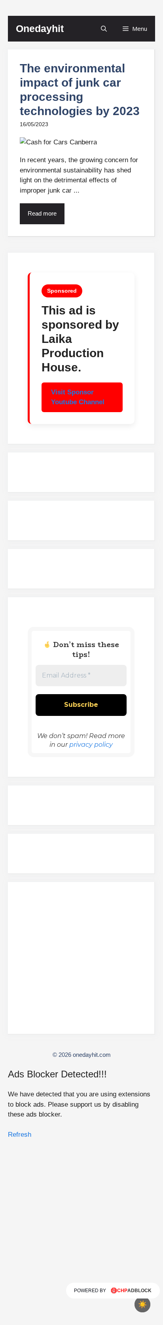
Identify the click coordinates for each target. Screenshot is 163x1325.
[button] (104, 29)
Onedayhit (40, 28)
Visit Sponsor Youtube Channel (77, 397)
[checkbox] (142, 1304)
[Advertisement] (81, 961)
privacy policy (91, 744)
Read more (42, 213)
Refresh (19, 1134)
